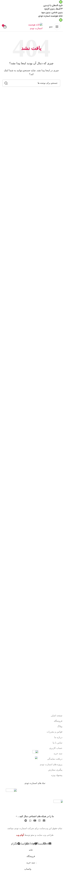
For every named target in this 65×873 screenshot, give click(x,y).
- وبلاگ (60, 726)
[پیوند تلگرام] (26, 820)
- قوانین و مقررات (55, 732)
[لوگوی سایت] (31, 26)
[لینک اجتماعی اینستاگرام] (39, 820)
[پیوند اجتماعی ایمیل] (44, 820)
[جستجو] (6, 83)
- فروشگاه (59, 721)
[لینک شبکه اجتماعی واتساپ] (30, 820)
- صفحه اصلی (57, 715)
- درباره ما (59, 737)
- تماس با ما (58, 743)
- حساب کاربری (56, 748)
